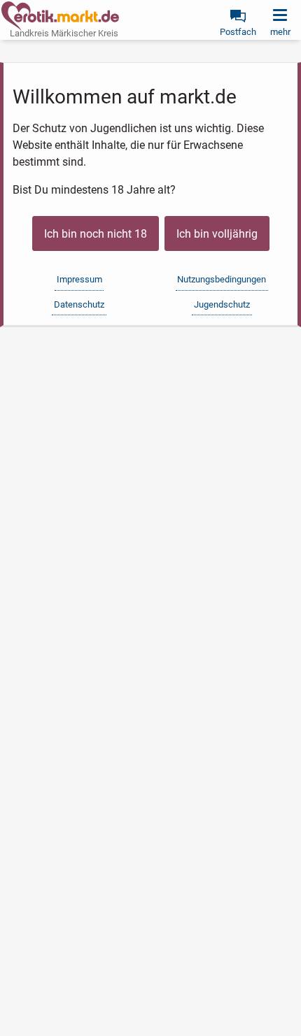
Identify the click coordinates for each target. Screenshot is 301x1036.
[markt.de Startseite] (60, 16)
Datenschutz (79, 304)
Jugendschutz (222, 304)
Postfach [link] (238, 32)
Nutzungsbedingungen (221, 279)
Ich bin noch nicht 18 (95, 233)
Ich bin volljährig (217, 233)
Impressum (79, 279)
